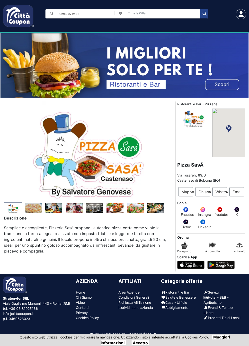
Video (80, 302)
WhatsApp (221, 191)
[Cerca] (204, 13)
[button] (228, 129)
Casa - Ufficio (176, 302)
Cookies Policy (87, 318)
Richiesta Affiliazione (134, 302)
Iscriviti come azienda (135, 307)
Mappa (187, 191)
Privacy (82, 313)
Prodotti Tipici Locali (224, 318)
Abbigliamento (176, 307)
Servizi (213, 292)
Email (237, 191)
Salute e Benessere (180, 297)
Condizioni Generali (133, 297)
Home (80, 292)
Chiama (204, 191)
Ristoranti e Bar (177, 292)
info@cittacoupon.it (18, 314)
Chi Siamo (84, 297)
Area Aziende (129, 292)
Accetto (140, 342)
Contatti (82, 307)
